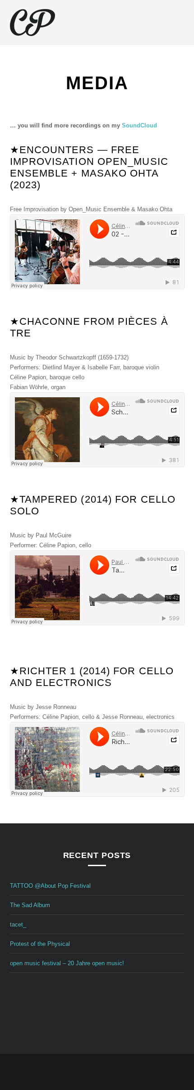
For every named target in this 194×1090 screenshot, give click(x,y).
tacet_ (18, 924)
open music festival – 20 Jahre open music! (67, 963)
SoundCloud (139, 125)
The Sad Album (30, 905)
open (180, 22)
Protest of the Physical (40, 943)
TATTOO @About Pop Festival (50, 885)
